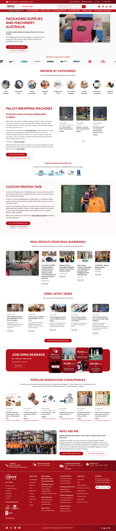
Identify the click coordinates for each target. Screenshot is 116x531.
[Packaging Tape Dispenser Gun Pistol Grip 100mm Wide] (31, 398)
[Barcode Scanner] (110, 7)
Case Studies (32, 499)
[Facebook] (7, 528)
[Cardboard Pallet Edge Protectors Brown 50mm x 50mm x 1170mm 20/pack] (13, 398)
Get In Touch (80, 479)
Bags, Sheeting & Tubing (47, 510)
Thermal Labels (87, 10)
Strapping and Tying (58, 92)
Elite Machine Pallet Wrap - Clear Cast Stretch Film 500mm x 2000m (84, 414)
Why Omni (32, 485)
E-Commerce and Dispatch (97, 92)
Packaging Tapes (74, 10)
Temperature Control (65, 502)
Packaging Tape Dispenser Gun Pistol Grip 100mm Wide (31, 414)
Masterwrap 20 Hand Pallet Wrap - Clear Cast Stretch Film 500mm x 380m (102, 414)
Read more (10, 330)
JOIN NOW (18, 366)
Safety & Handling (65, 508)
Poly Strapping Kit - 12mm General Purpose (48, 413)
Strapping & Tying (46, 491)
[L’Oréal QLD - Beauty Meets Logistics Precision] (102, 256)
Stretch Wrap (45, 10)
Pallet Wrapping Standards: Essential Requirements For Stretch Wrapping (15, 318)
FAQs (98, 1)
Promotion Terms (81, 496)
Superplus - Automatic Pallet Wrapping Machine (82, 128)
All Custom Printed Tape (18, 223)
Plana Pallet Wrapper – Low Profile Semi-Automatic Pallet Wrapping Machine (99, 129)
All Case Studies (22, 265)
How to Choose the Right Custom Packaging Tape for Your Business (79, 318)
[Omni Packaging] (11, 6)
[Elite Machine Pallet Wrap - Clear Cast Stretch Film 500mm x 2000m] (84, 398)
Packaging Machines (65, 500)
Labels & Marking (64, 489)
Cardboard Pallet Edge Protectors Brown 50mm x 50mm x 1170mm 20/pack (13, 414)
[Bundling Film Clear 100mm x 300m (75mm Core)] (66, 398)
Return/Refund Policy (82, 493)
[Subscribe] (108, 487)
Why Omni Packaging (96, 453)
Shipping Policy (81, 490)
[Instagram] (11, 528)
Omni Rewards (76, 1)
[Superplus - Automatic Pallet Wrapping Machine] (83, 114)
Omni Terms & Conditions (83, 488)
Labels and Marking (110, 92)
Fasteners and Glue (46, 504)
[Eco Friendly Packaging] (71, 84)
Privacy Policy (81, 499)
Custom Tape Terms (82, 502)
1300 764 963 (107, 1)
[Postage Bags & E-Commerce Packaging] (97, 84)
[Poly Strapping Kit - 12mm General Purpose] (49, 398)
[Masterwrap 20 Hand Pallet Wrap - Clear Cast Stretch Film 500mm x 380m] (102, 398)
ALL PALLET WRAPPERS (16, 154)
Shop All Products (15, 10)
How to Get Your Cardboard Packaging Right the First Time (36, 318)
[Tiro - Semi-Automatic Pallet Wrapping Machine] (66, 114)
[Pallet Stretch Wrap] (18, 84)
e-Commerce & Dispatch (66, 497)
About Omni (32, 482)
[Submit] (84, 6)
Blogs (30, 502)
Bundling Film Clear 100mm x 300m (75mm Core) (66, 413)
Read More (45, 283)
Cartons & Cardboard (65, 483)
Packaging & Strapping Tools (48, 493)
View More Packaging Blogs (58, 340)
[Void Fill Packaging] (84, 84)
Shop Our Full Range (17, 47)
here (48, 465)
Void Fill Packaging (84, 92)
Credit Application (82, 485)
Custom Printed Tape (59, 10)
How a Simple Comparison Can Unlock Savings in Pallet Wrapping (101, 318)
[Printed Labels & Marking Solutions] (110, 84)
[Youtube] (19, 528)
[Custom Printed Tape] (31, 84)
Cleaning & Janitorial (65, 511)
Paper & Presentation (65, 491)
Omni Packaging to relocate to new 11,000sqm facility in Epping (58, 318)
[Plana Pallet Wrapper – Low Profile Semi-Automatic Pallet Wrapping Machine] (100, 114)
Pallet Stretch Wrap (19, 92)
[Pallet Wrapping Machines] (5, 84)
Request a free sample (18, 227)
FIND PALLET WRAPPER (18, 50)
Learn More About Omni (71, 453)
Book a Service (88, 1)
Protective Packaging (65, 478)
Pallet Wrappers (33, 10)
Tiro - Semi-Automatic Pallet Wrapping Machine (66, 128)
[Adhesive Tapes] (45, 84)
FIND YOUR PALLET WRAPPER (20, 158)
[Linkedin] (15, 528)
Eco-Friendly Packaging (102, 10)
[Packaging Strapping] (58, 84)
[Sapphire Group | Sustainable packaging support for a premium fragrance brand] (66, 256)
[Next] (60, 98)
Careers (31, 505)
